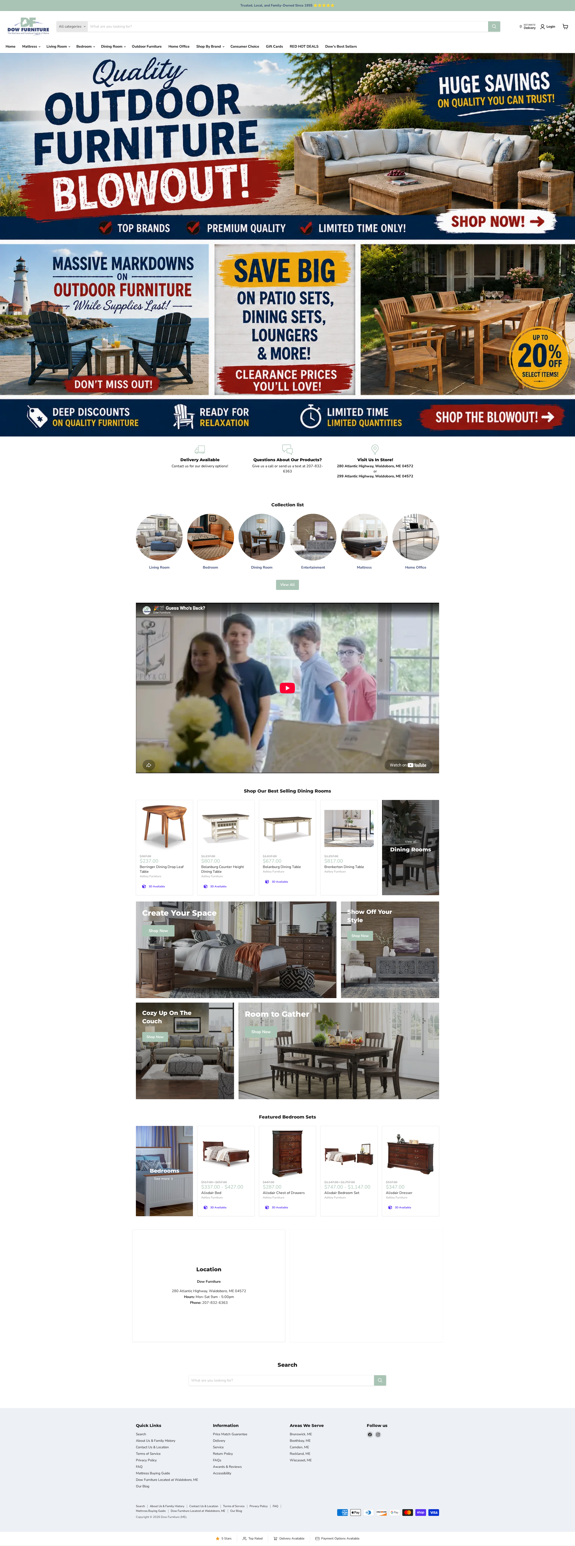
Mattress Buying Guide (153, 1473)
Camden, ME (299, 1447)
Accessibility (222, 1473)
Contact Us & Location (152, 1447)
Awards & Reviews (227, 1466)
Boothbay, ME (300, 1440)
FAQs (217, 1460)
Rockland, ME (300, 1453)
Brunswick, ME (301, 1434)
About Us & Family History (155, 1440)
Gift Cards (274, 46)
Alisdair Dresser (399, 1192)
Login (550, 26)
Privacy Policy (146, 1460)
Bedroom (84, 46)
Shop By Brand (209, 46)
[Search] (494, 26)
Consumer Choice (244, 46)
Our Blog (142, 1486)
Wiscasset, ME (301, 1460)
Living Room (57, 46)
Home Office (179, 46)
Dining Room (112, 46)
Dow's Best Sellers (341, 46)
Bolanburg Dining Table (282, 866)
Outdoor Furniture (147, 46)
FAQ (139, 1466)
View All (287, 584)
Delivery (219, 1440)
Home (10, 46)
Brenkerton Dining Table (344, 866)
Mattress (30, 46)
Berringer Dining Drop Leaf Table (162, 869)
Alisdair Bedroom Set (341, 1192)
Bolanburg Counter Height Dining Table (222, 869)
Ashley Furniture (150, 876)
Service (218, 1447)
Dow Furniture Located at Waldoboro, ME (167, 1479)
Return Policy (223, 1453)
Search (141, 1434)
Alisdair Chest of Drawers (284, 1192)
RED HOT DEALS (304, 46)
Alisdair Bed (211, 1192)
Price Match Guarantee (230, 1434)
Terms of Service (148, 1453)
